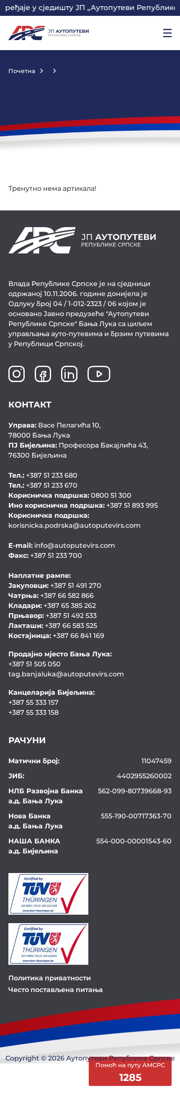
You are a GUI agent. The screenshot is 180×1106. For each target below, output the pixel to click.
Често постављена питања (55, 990)
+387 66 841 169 (56, 636)
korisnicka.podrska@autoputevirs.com (74, 520)
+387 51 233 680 (42, 475)
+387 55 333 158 (33, 712)
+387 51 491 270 (54, 586)
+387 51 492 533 (52, 616)
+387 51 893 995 (83, 505)
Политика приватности (49, 978)
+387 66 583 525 (52, 626)
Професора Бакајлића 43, (78, 450)
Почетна (21, 71)
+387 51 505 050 (34, 664)
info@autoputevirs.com (61, 545)
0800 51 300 (69, 495)
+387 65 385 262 (52, 606)
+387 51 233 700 (45, 555)
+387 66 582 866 (51, 596)
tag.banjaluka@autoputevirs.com (66, 674)
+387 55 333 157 (33, 702)
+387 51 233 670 (42, 485)
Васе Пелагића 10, (54, 430)
